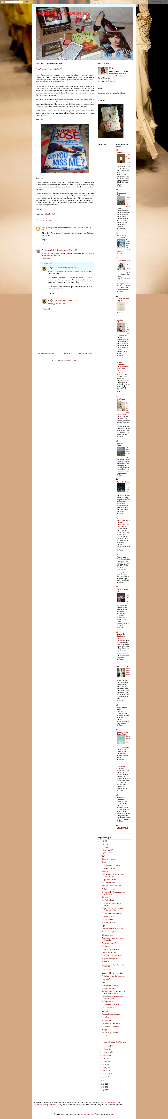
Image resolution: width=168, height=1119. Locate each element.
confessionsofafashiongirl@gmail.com (111, 93)
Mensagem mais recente (46, 353)
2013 (103, 847)
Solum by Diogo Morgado (128, 488)
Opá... (104, 926)
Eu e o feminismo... (109, 883)
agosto (105, 1055)
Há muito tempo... (108, 919)
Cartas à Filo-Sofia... (122, 708)
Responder (46, 243)
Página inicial (67, 353)
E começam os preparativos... (113, 913)
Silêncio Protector (120, 444)
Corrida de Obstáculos (121, 635)
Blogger (111, 1114)
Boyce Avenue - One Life (111, 865)
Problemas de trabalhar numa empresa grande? (112, 998)
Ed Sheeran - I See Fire (110, 1026)
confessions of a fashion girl (63, 14)
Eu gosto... (106, 1011)
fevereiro (106, 1074)
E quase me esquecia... (110, 959)
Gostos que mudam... (110, 952)
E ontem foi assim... (109, 868)
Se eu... (105, 897)
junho (105, 1061)
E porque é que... (108, 1002)
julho (105, 1058)
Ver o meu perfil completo (107, 81)
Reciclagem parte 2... (109, 943)
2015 (103, 841)
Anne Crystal (47, 250)
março (105, 1071)
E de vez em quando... (110, 922)
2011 (103, 1084)
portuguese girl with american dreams (56, 228)
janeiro (105, 1077)
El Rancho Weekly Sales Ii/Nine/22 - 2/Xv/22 (123, 368)
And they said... (107, 1020)
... (103, 1039)
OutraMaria (121, 152)
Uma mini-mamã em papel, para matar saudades (123, 561)
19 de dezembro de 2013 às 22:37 (64, 250)
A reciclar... (106, 962)
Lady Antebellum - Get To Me (112, 929)
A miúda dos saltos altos (121, 321)
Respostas (48, 263)
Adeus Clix (120, 769)
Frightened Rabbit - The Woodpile (114, 1042)
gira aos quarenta (123, 260)
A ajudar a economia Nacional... (113, 976)
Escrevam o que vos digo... (112, 1023)
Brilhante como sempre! (110, 949)
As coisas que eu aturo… (111, 1033)
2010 (103, 1087)
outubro (105, 1049)
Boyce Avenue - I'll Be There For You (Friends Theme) (113, 993)
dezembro (106, 850)
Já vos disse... (107, 935)
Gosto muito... (107, 970)
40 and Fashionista (121, 363)
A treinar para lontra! (109, 988)
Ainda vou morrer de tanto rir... (113, 955)
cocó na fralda (122, 767)
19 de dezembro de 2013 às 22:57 (65, 268)
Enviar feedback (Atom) (69, 360)
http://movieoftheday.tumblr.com (45, 1105)
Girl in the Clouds (123, 482)
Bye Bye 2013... (108, 853)
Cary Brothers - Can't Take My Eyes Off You (113, 876)
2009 (103, 1090)
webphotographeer (87, 1114)
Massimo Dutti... (108, 979)
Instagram (120, 801)
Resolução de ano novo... (111, 1014)
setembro (106, 1052)
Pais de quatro (122, 557)
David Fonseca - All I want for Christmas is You (112, 909)
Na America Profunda (121, 798)
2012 (103, 1081)
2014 (103, 844)
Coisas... (105, 862)
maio (105, 1064)
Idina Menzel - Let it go (110, 985)
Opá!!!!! (104, 982)
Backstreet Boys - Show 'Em (112, 973)
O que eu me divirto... (110, 880)
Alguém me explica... (109, 932)
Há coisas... (106, 1017)
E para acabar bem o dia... (111, 1005)
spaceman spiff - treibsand (111, 886)
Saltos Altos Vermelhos (121, 236)
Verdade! (105, 871)
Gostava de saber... (109, 859)
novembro (106, 1046)
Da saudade (127, 449)
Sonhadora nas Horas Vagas (122, 733)
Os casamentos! (108, 1008)
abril (104, 1068)
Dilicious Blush (122, 667)
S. (49, 268)
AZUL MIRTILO (122, 828)
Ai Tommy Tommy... (109, 889)
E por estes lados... (109, 916)
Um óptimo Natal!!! (108, 900)
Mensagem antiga (85, 353)
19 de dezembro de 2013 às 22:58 (65, 301)
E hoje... (105, 1030)
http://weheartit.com (112, 1102)
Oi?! (103, 856)
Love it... (105, 1036)
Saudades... (106, 946)
